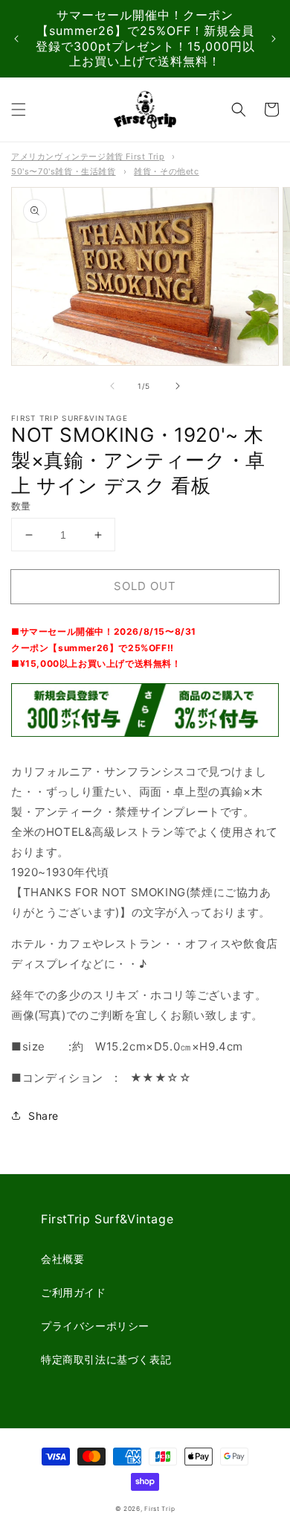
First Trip (159, 1508)
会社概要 (62, 1258)
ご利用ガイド (73, 1292)
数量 (21, 506)
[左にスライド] (112, 386)
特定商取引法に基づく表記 (106, 1359)
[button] (18, 109)
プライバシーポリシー (95, 1325)
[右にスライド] (177, 386)
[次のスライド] (273, 38)
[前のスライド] (16, 38)
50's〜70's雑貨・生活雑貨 (63, 171)
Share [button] (43, 1115)
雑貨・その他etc (166, 171)
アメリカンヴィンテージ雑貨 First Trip (87, 156)
